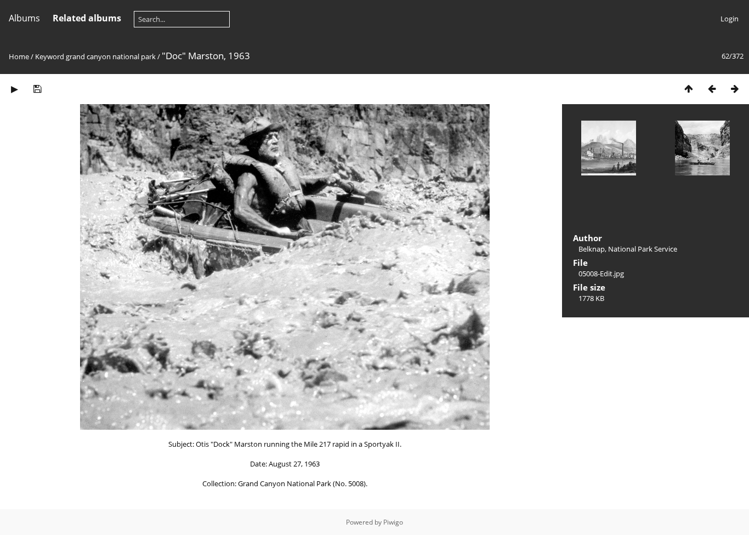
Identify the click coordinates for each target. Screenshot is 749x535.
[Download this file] (37, 88)
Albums (24, 18)
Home (19, 56)
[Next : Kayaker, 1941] (734, 88)
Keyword (49, 56)
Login (729, 19)
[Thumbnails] (688, 88)
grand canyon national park (111, 56)
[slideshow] (14, 88)
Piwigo (393, 522)
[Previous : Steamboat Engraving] (711, 88)
